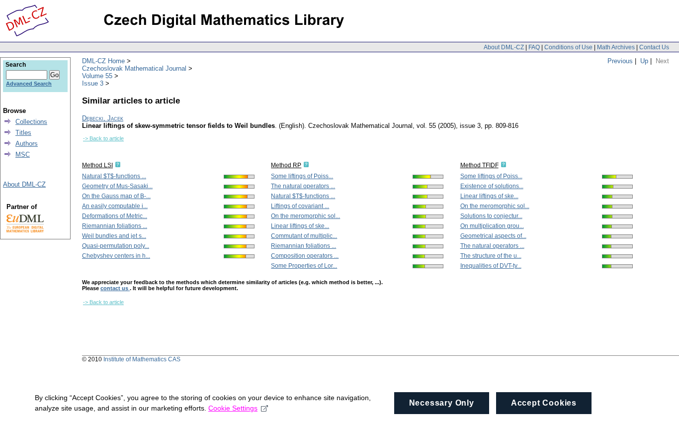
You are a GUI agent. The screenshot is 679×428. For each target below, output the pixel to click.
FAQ (534, 47)
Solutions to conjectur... (491, 216)
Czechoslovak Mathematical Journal (134, 68)
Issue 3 (92, 83)
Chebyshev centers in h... (116, 255)
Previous (620, 61)
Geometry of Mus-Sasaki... (117, 186)
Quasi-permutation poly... (115, 245)
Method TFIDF (479, 165)
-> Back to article (103, 138)
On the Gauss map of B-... (116, 196)
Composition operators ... (305, 255)
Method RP (286, 165)
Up (644, 61)
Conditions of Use (568, 47)
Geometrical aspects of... (493, 235)
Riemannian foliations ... (114, 225)
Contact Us (654, 47)
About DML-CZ (504, 47)
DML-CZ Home (103, 61)
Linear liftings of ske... (300, 225)
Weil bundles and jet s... (114, 235)
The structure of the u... (490, 255)
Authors (26, 143)
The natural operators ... (303, 186)
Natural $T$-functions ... (114, 176)
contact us (115, 288)
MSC (22, 154)
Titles (23, 132)
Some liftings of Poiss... (302, 176)
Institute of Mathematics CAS (141, 359)
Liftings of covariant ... (300, 206)
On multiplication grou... (492, 225)
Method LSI (97, 165)
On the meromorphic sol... (305, 216)
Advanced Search (29, 84)
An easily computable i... (115, 206)
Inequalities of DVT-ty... (490, 265)
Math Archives (616, 47)
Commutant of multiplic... (304, 235)
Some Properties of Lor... (304, 265)
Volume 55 (97, 76)
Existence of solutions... (491, 186)
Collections (31, 121)
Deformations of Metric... (114, 216)
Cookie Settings (232, 408)
